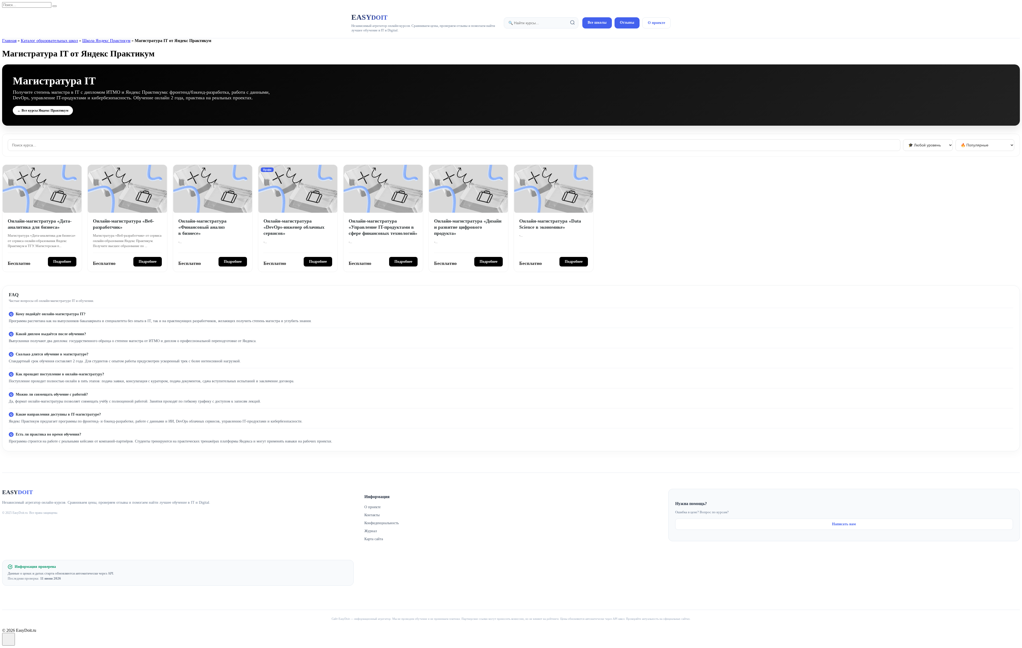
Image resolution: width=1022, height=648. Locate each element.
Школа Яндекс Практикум (106, 40)
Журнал (370, 531)
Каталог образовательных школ (49, 40)
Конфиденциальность (381, 523)
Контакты (372, 515)
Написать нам (844, 524)
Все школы (597, 22)
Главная (9, 40)
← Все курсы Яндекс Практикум (42, 110)
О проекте (656, 23)
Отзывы (627, 22)
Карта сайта (373, 539)
